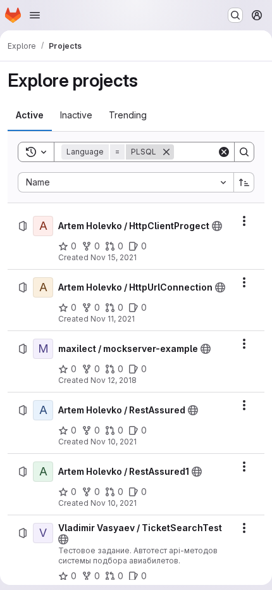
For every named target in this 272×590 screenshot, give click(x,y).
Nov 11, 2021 (112, 318)
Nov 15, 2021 (113, 257)
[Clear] (224, 152)
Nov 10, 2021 (113, 441)
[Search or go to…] (235, 15)
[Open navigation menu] (35, 15)
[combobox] (125, 182)
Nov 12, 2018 (113, 380)
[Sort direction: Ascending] (244, 182)
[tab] (30, 115)
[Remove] (166, 152)
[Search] (244, 152)
